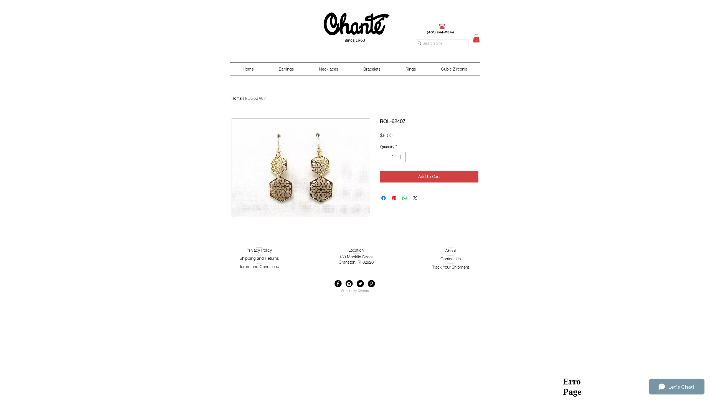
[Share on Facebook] (383, 198)
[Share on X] (415, 198)
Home (237, 98)
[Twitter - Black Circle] (360, 283)
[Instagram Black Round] (349, 283)
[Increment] (401, 157)
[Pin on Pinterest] (394, 198)
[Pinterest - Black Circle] (371, 283)
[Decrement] (384, 157)
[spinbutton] (393, 157)
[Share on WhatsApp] (404, 198)
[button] (476, 38)
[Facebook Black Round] (338, 283)
